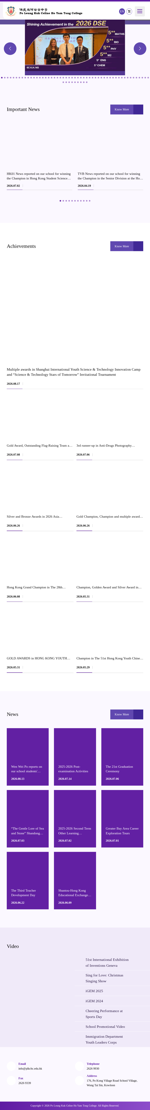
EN (122, 11)
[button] (10, 48)
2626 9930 (93, 1068)
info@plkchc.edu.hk (30, 1068)
